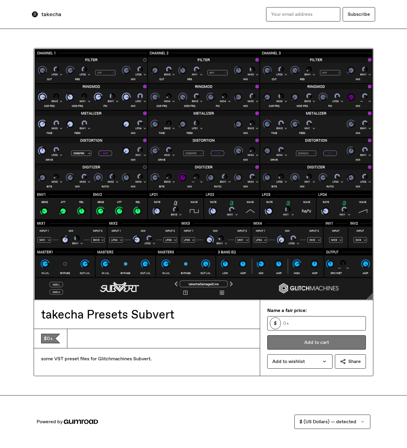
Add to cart (316, 342)
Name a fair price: (287, 310)
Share (354, 361)
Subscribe (359, 14)
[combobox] (300, 361)
